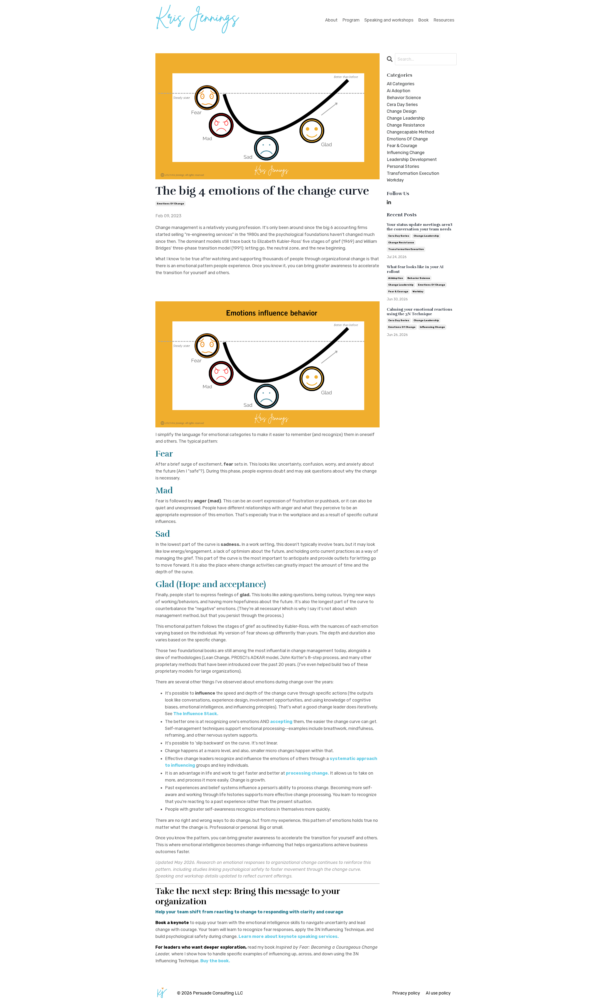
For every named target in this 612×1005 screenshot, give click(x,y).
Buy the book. (215, 960)
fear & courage (402, 145)
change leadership (406, 118)
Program (351, 20)
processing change (307, 773)
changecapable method (410, 132)
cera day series (402, 104)
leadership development (412, 159)
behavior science (404, 97)
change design (401, 111)
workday (395, 180)
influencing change (406, 152)
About (331, 20)
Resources (443, 20)
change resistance (406, 125)
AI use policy (438, 993)
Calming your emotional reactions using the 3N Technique (419, 311)
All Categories (400, 83)
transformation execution (413, 173)
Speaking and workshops (388, 20)
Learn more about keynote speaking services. (289, 936)
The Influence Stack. (196, 713)
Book (423, 20)
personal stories (403, 166)
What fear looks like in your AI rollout (415, 269)
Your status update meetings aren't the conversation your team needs (420, 227)
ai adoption (398, 90)
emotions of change (170, 203)
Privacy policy (406, 993)
